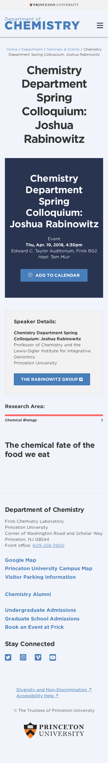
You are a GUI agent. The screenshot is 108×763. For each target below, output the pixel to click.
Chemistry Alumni (28, 594)
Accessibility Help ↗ (37, 695)
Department (32, 49)
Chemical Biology (21, 420)
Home (12, 49)
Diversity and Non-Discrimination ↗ (54, 689)
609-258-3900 (49, 545)
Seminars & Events (63, 49)
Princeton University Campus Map (48, 568)
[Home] (42, 23)
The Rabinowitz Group (50, 379)
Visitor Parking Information (40, 577)
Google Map (20, 560)
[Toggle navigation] (100, 26)
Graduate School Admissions (42, 619)
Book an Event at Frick (34, 627)
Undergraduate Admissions (40, 610)
